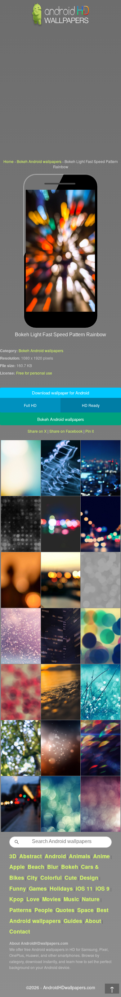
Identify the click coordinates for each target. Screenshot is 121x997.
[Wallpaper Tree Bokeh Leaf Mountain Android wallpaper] (21, 748)
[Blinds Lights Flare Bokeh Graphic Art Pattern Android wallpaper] (100, 748)
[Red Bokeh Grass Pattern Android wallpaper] (21, 692)
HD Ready (91, 405)
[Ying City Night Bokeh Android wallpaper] (100, 468)
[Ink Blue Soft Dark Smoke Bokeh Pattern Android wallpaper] (61, 468)
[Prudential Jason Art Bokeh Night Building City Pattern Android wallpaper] (61, 636)
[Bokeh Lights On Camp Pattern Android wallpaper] (61, 748)
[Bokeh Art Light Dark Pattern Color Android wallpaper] (61, 524)
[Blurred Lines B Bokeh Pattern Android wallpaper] (100, 636)
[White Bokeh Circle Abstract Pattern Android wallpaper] (100, 580)
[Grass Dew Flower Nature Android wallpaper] (100, 692)
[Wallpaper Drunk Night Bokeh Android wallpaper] (100, 524)
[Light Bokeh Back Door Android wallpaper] (21, 468)
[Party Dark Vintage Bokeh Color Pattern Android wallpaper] (21, 524)
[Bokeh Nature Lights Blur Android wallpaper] (61, 804)
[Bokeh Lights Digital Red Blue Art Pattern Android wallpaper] (100, 804)
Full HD (30, 405)
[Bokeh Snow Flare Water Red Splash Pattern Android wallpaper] (21, 636)
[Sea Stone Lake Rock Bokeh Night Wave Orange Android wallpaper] (61, 692)
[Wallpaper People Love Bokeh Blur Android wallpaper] (21, 580)
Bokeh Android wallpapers (41, 350)
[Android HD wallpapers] (60, 25)
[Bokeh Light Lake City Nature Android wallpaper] (61, 580)
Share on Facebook (66, 431)
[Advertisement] (60, 91)
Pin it (89, 431)
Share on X (37, 431)
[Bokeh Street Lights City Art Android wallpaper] (21, 804)
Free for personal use (34, 372)
